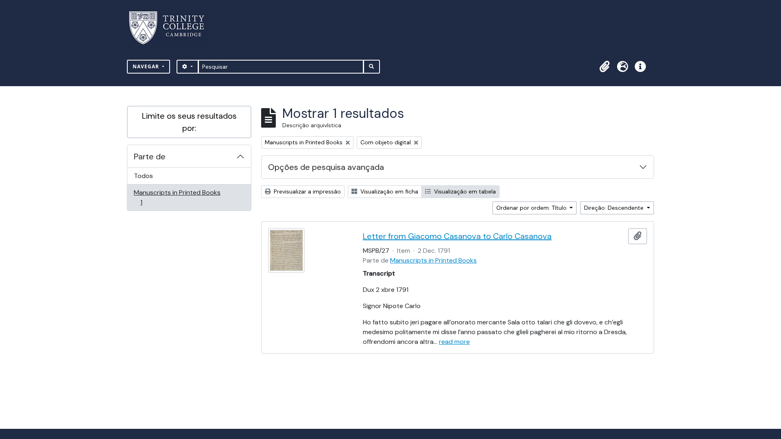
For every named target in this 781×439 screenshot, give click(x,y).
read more (454, 341)
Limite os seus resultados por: (189, 122)
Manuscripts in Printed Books (176, 197)
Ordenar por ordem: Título (532, 207)
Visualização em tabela (464, 191)
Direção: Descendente (614, 207)
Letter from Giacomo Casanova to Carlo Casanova (457, 236)
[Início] (171, 27)
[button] (604, 67)
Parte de (150, 156)
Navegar (147, 66)
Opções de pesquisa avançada (326, 167)
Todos (143, 176)
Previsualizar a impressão (306, 191)
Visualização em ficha (388, 191)
